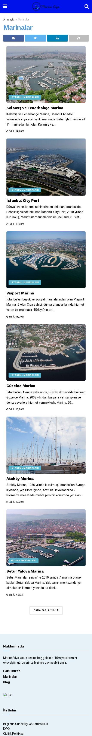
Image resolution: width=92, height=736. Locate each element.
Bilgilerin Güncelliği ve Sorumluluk (25, 724)
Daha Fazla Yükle (46, 610)
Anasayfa (9, 19)
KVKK (6, 728)
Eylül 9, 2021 (15, 595)
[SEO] (8, 695)
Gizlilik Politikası (13, 733)
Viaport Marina (20, 293)
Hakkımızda (11, 671)
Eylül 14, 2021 (16, 131)
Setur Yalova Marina (24, 571)
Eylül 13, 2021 (16, 224)
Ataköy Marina (19, 478)
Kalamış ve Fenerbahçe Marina (34, 108)
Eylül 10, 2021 (16, 502)
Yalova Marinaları (23, 560)
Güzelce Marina (20, 385)
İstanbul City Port (23, 200)
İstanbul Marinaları (25, 97)
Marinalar (23, 19)
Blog (6, 682)
